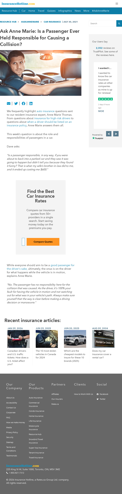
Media (9, 427)
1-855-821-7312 (16, 473)
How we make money (15, 422)
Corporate (10, 412)
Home (31, 10)
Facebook (104, 394)
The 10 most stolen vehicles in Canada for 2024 (46, 354)
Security (9, 437)
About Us (10, 398)
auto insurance (45, 111)
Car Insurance (52, 22)
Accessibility (11, 403)
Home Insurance (36, 416)
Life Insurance (35, 421)
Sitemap (9, 442)
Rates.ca (55, 404)
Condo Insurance (36, 411)
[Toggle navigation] (117, 3)
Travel (41, 10)
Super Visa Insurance (38, 448)
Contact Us (11, 408)
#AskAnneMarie (100, 10)
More (86, 10)
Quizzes (51, 10)
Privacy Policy (12, 432)
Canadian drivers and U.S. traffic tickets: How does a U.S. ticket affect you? (17, 357)
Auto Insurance (35, 398)
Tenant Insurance (36, 453)
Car (24, 10)
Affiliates (55, 394)
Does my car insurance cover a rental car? (101, 354)
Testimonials (11, 456)
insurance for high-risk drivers (52, 118)
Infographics (65, 10)
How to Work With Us (83, 394)
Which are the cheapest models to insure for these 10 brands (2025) (74, 355)
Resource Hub (9, 10)
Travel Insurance (36, 457)
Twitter (102, 399)
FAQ (8, 417)
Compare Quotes (43, 241)
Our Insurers (57, 399)
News (78, 10)
